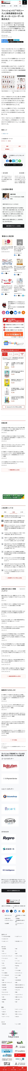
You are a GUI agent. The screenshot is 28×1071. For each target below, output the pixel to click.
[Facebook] (7, 312)
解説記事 (4, 1024)
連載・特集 (3, 5)
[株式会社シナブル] (8, 870)
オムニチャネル (5, 992)
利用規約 (18, 918)
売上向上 (17, 965)
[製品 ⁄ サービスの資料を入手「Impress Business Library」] (7, 1060)
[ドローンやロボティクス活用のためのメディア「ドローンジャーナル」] (7, 1064)
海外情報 (15, 5)
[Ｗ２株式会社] (8, 859)
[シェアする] (7, 161)
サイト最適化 (4, 972)
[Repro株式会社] (8, 838)
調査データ (4, 1014)
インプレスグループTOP (19, 924)
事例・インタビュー (19, 1014)
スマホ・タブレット (19, 972)
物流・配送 (4, 987)
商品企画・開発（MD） (20, 987)
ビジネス (16, 354)
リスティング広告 (19, 955)
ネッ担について (5, 941)
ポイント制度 (18, 975)
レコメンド (4, 977)
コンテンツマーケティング (7, 955)
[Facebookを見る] (7, 911)
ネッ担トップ (3, 743)
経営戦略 (22, 354)
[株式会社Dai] (10, 809)
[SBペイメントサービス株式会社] (10, 778)
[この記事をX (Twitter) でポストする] (10, 161)
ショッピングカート (19, 994)
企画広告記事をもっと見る (15, 676)
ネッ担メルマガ (5, 938)
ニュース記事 (18, 1024)
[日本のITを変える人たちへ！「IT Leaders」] (19, 1051)
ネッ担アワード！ (19, 936)
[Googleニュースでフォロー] (19, 911)
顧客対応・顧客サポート (20, 984)
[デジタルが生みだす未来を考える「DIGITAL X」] (19, 1060)
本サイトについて (8, 915)
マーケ (10, 354)
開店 (16, 992)
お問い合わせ (7, 918)
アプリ (3, 965)
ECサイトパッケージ (6, 994)
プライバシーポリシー (9, 920)
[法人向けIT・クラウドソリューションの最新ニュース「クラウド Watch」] (7, 1051)
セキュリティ (18, 989)
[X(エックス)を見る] (11, 911)
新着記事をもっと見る (14, 470)
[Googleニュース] (19, 312)
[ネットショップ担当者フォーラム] (13, 903)
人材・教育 (4, 989)
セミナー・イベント (19, 1009)
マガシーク (5, 133)
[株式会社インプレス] (13, 1034)
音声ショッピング (19, 963)
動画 (3, 980)
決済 (3, 997)
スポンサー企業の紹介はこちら (13, 890)
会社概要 (7, 923)
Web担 (11, 308)
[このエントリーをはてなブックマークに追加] (13, 161)
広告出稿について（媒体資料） (20, 916)
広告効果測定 (18, 980)
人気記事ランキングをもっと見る (14, 578)
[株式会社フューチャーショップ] (10, 796)
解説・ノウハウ (18, 1011)
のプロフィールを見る (13, 226)
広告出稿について (19, 941)
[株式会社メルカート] (8, 849)
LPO (3, 970)
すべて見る (14, 740)
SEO (16, 958)
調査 (3, 1001)
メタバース (4, 953)
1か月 (21, 512)
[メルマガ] (3, 312)
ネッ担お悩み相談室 (6, 936)
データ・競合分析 (5, 975)
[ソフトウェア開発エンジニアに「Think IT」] (19, 1043)
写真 (16, 977)
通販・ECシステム (19, 997)
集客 (16, 953)
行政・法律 (18, 999)
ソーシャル (18, 960)
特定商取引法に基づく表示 (20, 921)
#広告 (9, 141)
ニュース (2, 745)
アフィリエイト (5, 958)
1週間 (13, 512)
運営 (16, 982)
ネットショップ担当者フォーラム (5, 2)
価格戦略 (4, 984)
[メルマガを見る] (3, 911)
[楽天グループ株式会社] (10, 766)
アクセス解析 (18, 970)
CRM (16, 968)
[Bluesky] (15, 911)
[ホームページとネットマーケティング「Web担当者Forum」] (7, 1047)
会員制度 (4, 968)
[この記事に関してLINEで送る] (19, 161)
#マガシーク (4, 141)
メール (3, 960)
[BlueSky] (15, 312)
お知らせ (4, 1011)
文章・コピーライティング (7, 982)
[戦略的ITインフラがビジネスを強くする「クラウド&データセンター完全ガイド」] (7, 1043)
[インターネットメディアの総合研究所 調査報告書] (19, 1047)
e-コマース (5, 354)
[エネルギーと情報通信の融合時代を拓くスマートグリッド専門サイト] (7, 1056)
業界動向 (4, 999)
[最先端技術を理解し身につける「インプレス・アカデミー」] (19, 1064)
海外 (11, 5)
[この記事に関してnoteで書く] (16, 160)
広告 (3, 963)
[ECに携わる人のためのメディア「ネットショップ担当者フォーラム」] (19, 1056)
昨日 (5, 512)
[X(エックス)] (11, 312)
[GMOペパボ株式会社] (10, 821)
